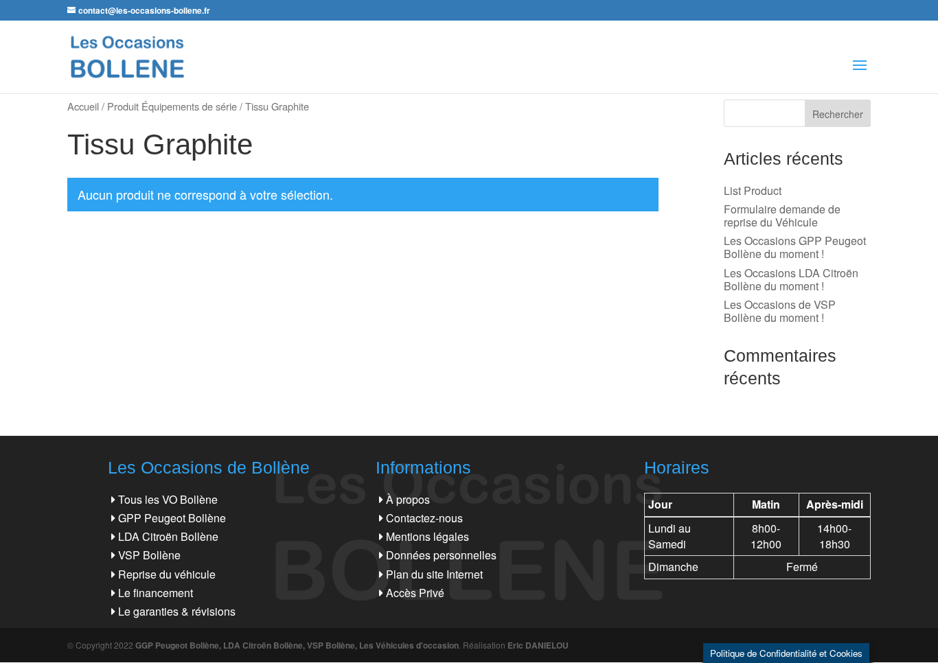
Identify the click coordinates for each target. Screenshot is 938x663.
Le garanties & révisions (177, 611)
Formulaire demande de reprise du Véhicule (782, 215)
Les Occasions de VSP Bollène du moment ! (780, 310)
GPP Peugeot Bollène (172, 518)
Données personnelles (441, 555)
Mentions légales (427, 536)
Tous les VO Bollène (168, 499)
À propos (408, 499)
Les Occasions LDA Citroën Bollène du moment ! (791, 279)
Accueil (83, 106)
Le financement (155, 593)
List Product (752, 190)
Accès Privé (415, 593)
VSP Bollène (149, 555)
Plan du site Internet (434, 574)
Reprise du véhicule (167, 574)
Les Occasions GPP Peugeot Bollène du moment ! (795, 247)
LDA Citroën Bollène (168, 536)
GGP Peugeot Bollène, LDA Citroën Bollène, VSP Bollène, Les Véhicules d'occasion (297, 645)
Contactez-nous (424, 518)
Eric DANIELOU (538, 645)
